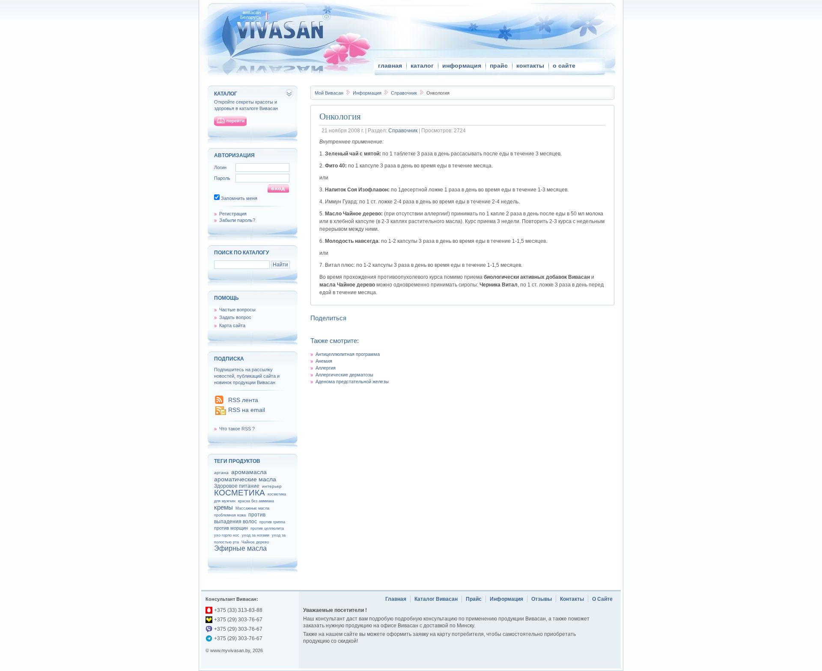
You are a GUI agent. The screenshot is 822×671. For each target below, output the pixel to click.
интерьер (272, 486)
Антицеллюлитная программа (348, 354)
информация (461, 65)
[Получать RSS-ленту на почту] (220, 414)
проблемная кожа (230, 515)
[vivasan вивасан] (278, 30)
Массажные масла (252, 508)
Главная (395, 599)
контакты (530, 65)
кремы (223, 507)
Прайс (474, 599)
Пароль (222, 178)
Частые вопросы (237, 309)
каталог (422, 65)
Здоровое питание (236, 486)
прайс (499, 65)
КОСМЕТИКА (239, 492)
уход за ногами (255, 535)
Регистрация (233, 213)
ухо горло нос (226, 535)
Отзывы (541, 599)
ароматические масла (245, 479)
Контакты (572, 599)
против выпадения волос (239, 518)
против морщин (231, 528)
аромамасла (249, 471)
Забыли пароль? (237, 220)
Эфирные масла (240, 548)
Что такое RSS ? (237, 428)
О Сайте (602, 599)
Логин (220, 167)
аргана (221, 472)
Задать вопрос (235, 317)
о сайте (564, 65)
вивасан (252, 12)
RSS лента (243, 400)
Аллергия (326, 367)
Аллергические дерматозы (344, 374)
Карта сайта (232, 325)
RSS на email (246, 409)
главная (390, 65)
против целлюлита (267, 528)
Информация (368, 92)
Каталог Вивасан (436, 599)
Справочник (404, 92)
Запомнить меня (239, 198)
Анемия (324, 361)
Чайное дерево (255, 542)
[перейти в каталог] (230, 121)
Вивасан (329, 92)
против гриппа (272, 522)
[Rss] (219, 402)
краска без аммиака (256, 501)
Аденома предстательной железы (352, 381)
